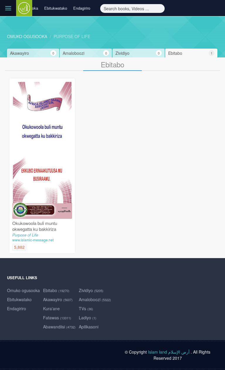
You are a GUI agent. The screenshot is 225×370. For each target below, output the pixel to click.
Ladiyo (87, 317)
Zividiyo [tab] (137, 53)
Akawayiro (58, 299)
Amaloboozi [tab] (85, 53)
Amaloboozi (95, 299)
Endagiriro (81, 8)
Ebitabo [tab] (190, 53)
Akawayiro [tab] (32, 53)
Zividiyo (91, 290)
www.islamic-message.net (33, 239)
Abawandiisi (59, 327)
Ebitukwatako (55, 8)
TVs (86, 308)
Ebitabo (56, 290)
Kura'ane (51, 308)
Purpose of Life (72, 36)
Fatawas (57, 317)
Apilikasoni (88, 327)
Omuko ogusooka (27, 36)
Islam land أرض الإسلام (169, 352)
